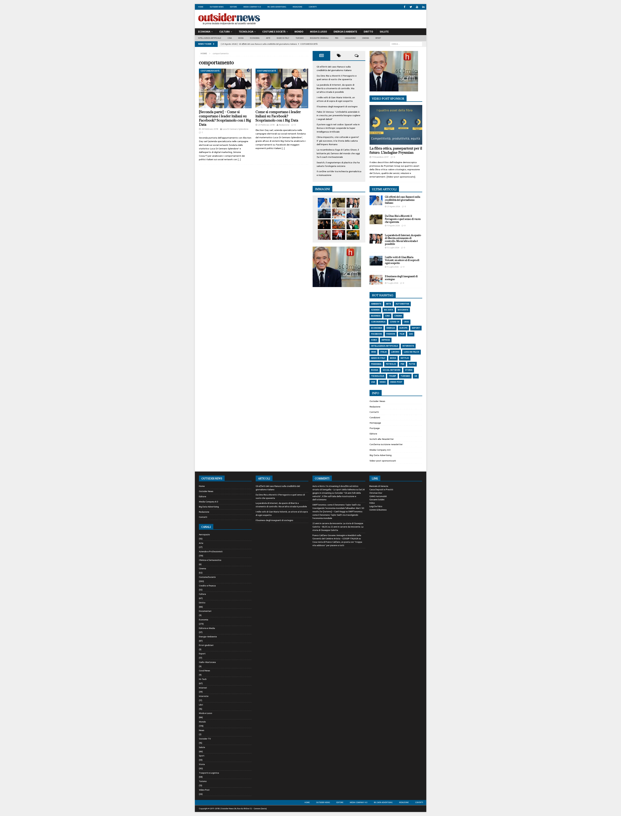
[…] (239, 159)
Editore (233, 6)
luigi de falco (411, 352)
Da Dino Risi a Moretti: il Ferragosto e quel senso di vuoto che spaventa (337, 77)
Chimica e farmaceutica (210, 560)
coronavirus (378, 321)
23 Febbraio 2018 (266, 125)
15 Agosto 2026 (393, 225)
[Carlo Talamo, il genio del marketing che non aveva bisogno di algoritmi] (353, 235)
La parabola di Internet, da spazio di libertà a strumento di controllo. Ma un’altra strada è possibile (335, 88)
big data (388, 309)
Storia (202, 764)
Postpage (375, 428)
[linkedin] (423, 7)
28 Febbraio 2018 (210, 129)
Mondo (298, 31)
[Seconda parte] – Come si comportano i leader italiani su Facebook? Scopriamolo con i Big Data (225, 118)
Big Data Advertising (276, 6)
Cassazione (350, 38)
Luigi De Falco (375, 506)
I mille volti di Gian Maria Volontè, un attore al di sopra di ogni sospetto (336, 99)
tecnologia (377, 376)
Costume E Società (274, 31)
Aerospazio (204, 534)
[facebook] (404, 7)
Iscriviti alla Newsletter (382, 439)
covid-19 (394, 321)
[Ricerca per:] (406, 44)
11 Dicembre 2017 (380, 157)
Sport (378, 38)
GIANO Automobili (378, 496)
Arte (268, 38)
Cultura (224, 31)
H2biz (372, 503)
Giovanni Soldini (376, 499)
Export (202, 653)
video (383, 382)
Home (200, 6)
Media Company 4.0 (252, 6)
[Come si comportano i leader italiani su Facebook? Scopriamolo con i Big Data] (282, 88)
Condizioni (375, 417)
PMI (336, 38)
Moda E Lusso (318, 31)
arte (388, 303)
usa (373, 382)
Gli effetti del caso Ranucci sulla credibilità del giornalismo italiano (334, 68)
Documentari (205, 611)
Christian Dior (375, 493)
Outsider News (216, 6)
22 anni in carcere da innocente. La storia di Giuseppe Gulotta (337, 528)
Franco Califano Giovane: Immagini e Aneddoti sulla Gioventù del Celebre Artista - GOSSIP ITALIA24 (336, 537)
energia (391, 328)
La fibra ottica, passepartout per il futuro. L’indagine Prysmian (396, 150)
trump (392, 376)
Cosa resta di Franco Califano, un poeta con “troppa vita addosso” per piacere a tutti (337, 543)
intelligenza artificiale (384, 346)
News (201, 730)
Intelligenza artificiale (209, 38)
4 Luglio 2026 (392, 266)
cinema (398, 315)
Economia (204, 31)
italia (383, 352)
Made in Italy (283, 38)
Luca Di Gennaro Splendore (235, 129)
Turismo (300, 38)
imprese (385, 340)
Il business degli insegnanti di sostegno (337, 106)
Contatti (313, 6)
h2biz (374, 340)
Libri (201, 704)
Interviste (203, 696)
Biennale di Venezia (378, 486)
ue (415, 376)
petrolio (391, 364)
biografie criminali (319, 38)
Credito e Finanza (207, 585)
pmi (402, 364)
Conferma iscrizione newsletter (386, 444)
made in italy (378, 358)
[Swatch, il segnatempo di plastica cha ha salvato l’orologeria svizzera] (324, 235)
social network (391, 370)
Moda (241, 38)
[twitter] (411, 7)
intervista (408, 346)
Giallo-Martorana (207, 662)
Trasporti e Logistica (209, 773)
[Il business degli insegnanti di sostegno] (338, 213)
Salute (384, 31)
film (402, 334)
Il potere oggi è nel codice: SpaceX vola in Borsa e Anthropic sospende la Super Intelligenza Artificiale (338, 128)
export (416, 328)
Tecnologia (246, 31)
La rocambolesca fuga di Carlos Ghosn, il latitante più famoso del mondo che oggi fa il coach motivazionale (338, 153)
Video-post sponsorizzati (383, 460)
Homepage (375, 423)
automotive (402, 303)
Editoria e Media (207, 628)
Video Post (204, 790)
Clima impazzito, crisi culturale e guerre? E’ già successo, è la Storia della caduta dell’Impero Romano (338, 140)
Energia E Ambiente (345, 31)
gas (411, 334)
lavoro (395, 352)
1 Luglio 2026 (392, 283)
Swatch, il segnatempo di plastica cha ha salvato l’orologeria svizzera (338, 164)
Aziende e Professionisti (211, 551)
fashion (390, 334)
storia (408, 370)
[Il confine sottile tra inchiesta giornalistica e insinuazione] (338, 235)
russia (374, 370)
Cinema (365, 38)
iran (373, 352)
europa (403, 328)
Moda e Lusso (205, 713)
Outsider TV (205, 738)
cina (387, 315)
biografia (403, 309)
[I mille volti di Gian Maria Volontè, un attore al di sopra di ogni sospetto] (324, 213)
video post (396, 382)
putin (412, 364)
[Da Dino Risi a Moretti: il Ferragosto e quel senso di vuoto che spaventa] (338, 203)
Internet (203, 687)
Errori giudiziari (206, 645)
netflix (405, 358)
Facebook (376, 334)
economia (376, 328)
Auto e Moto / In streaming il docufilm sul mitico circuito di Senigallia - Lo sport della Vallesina (335, 487)
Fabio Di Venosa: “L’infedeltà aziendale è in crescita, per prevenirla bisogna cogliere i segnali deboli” (338, 115)
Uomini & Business (378, 509)
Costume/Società (207, 577)
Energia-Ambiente (208, 636)
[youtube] (417, 7)
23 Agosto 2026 (393, 206)
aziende (375, 309)
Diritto (368, 31)
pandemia (376, 364)
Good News (204, 670)
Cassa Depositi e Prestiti (381, 489)
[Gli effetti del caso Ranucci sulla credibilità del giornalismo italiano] (324, 203)
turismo (405, 376)
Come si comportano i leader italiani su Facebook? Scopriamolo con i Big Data (278, 116)
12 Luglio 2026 (393, 247)
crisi (406, 321)
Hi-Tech (203, 679)
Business (376, 315)
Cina (230, 38)
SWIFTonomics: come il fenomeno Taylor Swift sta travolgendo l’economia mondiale (337, 515)
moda (393, 358)
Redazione (297, 6)
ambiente (376, 303)
